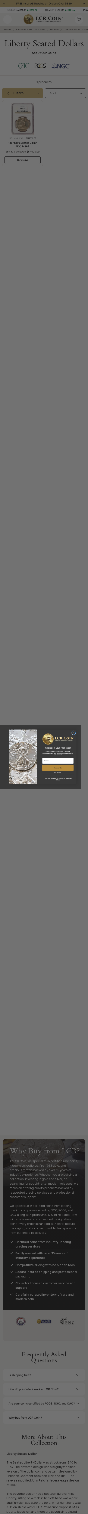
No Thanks (57, 773)
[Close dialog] (74, 733)
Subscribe (58, 768)
